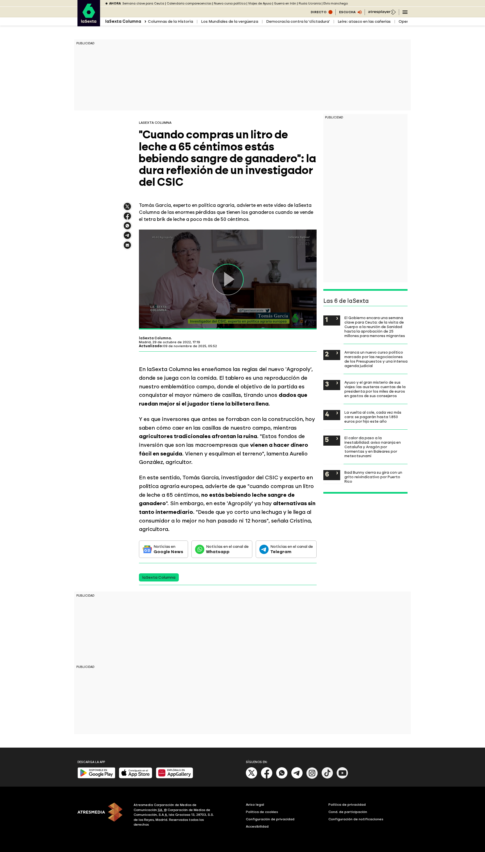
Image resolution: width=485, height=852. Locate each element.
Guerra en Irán (285, 3)
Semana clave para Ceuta (143, 3)
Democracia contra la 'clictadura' (298, 21)
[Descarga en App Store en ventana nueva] (135, 777)
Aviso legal (255, 805)
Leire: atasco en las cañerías (364, 21)
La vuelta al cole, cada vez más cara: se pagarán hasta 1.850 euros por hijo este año (372, 416)
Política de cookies (262, 812)
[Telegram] (297, 777)
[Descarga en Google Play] (96, 777)
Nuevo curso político (230, 3)
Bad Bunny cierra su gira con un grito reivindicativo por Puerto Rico (373, 477)
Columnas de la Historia (170, 21)
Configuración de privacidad (270, 819)
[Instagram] (312, 777)
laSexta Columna (155, 338)
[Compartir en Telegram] (127, 237)
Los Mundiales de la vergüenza (229, 21)
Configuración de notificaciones (355, 819)
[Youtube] (342, 777)
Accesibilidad (257, 826)
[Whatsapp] (282, 777)
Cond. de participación (347, 812)
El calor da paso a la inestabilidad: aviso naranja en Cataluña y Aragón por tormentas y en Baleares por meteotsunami (372, 447)
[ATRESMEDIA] (102, 815)
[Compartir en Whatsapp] (127, 228)
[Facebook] (267, 777)
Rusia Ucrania (310, 3)
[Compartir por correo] (127, 247)
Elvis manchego (335, 3)
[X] (127, 209)
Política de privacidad (347, 805)
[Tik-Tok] (327, 777)
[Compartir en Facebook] (127, 218)
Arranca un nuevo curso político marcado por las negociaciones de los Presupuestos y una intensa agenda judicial (376, 359)
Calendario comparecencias (189, 3)
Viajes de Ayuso (259, 3)
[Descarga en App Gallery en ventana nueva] (174, 777)
